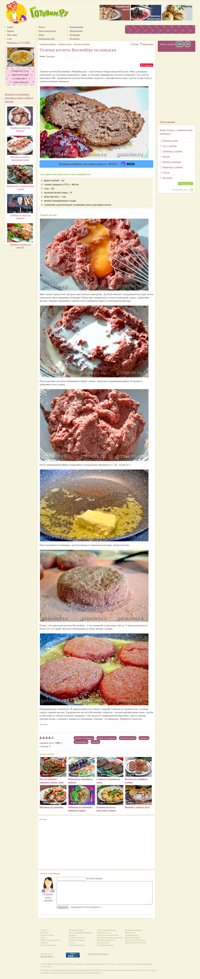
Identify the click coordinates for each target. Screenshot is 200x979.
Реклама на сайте (132, 937)
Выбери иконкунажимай (48, 897)
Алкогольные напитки (106, 930)
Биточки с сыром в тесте (137, 807)
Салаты (44, 930)
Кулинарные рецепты (48, 44)
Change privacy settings (98, 954)
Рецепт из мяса (47, 935)
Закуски (44, 942)
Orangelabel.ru (47, 956)
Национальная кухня (106, 940)
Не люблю (167, 177)
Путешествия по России (135, 942)
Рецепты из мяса (65, 44)
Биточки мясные (127, 738)
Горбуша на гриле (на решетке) (20, 216)
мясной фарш (81, 741)
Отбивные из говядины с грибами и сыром (80, 808)
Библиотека (130, 932)
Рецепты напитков (77, 945)
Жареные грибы (170, 140)
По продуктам (103, 942)
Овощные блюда (76, 930)
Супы (43, 937)
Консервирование (48, 945)
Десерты (72, 935)
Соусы (72, 942)
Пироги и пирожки (172, 161)
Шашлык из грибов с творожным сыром (20, 158)
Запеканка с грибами (172, 151)
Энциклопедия (131, 935)
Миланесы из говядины (51, 807)
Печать (136, 44)
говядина (144, 738)
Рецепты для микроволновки (109, 937)
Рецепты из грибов (77, 940)
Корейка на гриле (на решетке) (20, 129)
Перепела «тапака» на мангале (20, 246)
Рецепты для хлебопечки (108, 935)
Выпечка (44, 932)
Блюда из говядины (107, 738)
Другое (166, 172)
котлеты (95, 741)
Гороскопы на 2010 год (135, 940)
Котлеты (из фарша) (84, 738)
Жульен (166, 156)
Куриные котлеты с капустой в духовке (106, 808)
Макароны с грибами (173, 167)
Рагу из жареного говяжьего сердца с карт (52, 780)
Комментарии (148, 44)
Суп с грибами (170, 145)
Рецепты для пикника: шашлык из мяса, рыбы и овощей (19, 97)
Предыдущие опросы (180, 189)
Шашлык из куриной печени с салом (20, 187)
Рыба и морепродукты (50, 940)
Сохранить (147, 65)
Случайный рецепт (105, 945)
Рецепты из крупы (77, 937)
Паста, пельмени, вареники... (81, 932)
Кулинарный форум (133, 930)
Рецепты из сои (103, 932)
